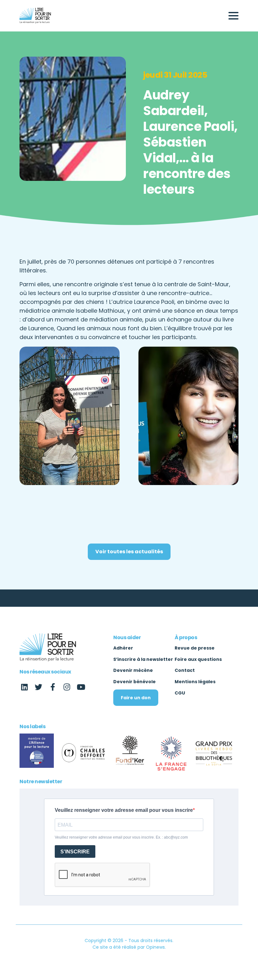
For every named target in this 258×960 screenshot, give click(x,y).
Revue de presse (195, 648)
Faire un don (136, 698)
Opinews (155, 947)
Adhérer (123, 648)
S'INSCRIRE (75, 851)
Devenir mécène (133, 670)
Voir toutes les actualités (129, 551)
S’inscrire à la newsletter (143, 659)
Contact (185, 670)
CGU (180, 693)
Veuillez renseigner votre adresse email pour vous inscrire (124, 810)
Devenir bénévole (134, 681)
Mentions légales (195, 681)
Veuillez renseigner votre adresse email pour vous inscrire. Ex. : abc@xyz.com (121, 837)
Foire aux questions (198, 659)
